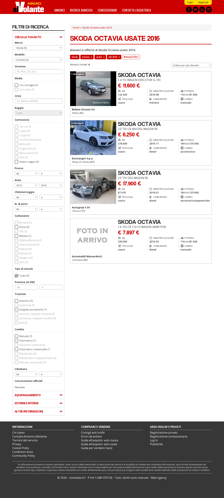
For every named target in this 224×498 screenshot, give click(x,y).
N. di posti (21, 204)
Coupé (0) (24, 135)
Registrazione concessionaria (168, 436)
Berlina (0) (24, 144)
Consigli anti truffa (92, 433)
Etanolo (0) (25, 253)
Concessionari (107, 10)
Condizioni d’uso (22, 452)
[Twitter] (195, 9)
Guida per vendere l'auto (96, 448)
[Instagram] (209, 9)
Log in (154, 440)
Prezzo (19, 168)
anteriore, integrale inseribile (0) (36, 314)
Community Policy (23, 456)
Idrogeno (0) (26, 257)
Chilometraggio (24, 192)
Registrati (203, 2)
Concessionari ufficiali (28, 381)
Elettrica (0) (25, 249)
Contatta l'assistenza (136, 10)
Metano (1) (25, 236)
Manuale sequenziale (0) (32, 362)
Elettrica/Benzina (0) (30, 240)
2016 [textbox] (19, 185)
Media (18, 78)
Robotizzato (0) (27, 353)
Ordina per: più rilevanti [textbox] (186, 65)
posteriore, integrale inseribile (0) (37, 318)
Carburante (22, 215)
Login (190, 2)
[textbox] (38, 113)
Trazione (20, 294)
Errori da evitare (91, 436)
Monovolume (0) (28, 153)
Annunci (59, 10)
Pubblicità (156, 444)
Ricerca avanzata (81, 10)
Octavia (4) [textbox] (22, 59)
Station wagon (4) (28, 161)
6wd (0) (23, 322)
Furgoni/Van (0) (27, 148)
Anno (18, 180)
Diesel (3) (24, 227)
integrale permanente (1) (33, 309)
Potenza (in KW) (25, 282)
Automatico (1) (27, 340)
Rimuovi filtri (131, 56)
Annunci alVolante (28, 7)
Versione (20, 66)
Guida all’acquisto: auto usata (99, 444)
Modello (20, 54)
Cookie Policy (20, 448)
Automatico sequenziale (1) (34, 349)
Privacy (16, 444)
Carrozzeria (22, 119)
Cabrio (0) (24, 131)
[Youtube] (202, 9)
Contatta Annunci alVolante (29, 436)
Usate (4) (24, 275)
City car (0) (25, 126)
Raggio (19, 108)
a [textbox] (41, 173)
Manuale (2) (25, 336)
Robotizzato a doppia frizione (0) (37, 358)
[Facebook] (189, 9)
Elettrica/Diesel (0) (29, 244)
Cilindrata (21, 369)
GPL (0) (23, 231)
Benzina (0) (25, 222)
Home (76, 27)
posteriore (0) (26, 305)
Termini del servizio (25, 440)
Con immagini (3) (28, 85)
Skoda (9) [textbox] (21, 48)
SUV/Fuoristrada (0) (30, 139)
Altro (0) (23, 157)
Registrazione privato (163, 433)
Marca (19, 42)
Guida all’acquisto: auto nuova (99, 440)
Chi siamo (18, 433)
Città (18, 96)
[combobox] (38, 47)
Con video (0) (26, 89)
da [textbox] (17, 173)
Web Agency (159, 478)
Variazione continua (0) (32, 345)
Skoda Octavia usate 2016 (97, 27)
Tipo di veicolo (24, 268)
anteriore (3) (26, 300)
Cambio (19, 329)
